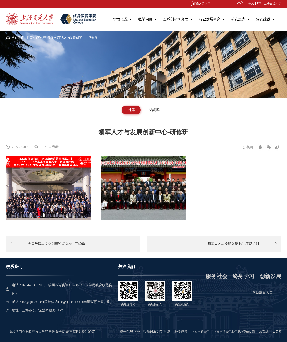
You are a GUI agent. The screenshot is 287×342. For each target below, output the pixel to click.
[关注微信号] (128, 290)
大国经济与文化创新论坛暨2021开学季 (56, 244)
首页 (30, 37)
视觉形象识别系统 (156, 331)
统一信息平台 (130, 331)
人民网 (277, 331)
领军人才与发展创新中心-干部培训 (233, 244)
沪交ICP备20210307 (80, 331)
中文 (251, 3)
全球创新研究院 (175, 19)
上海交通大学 (272, 3)
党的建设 (263, 19)
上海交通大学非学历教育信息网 (234, 331)
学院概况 (120, 19)
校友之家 (238, 19)
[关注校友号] (155, 290)
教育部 (263, 331)
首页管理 (40, 37)
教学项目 (145, 19)
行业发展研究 (209, 19)
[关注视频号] (182, 290)
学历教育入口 (263, 292)
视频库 (154, 110)
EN (259, 3)
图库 (51, 37)
